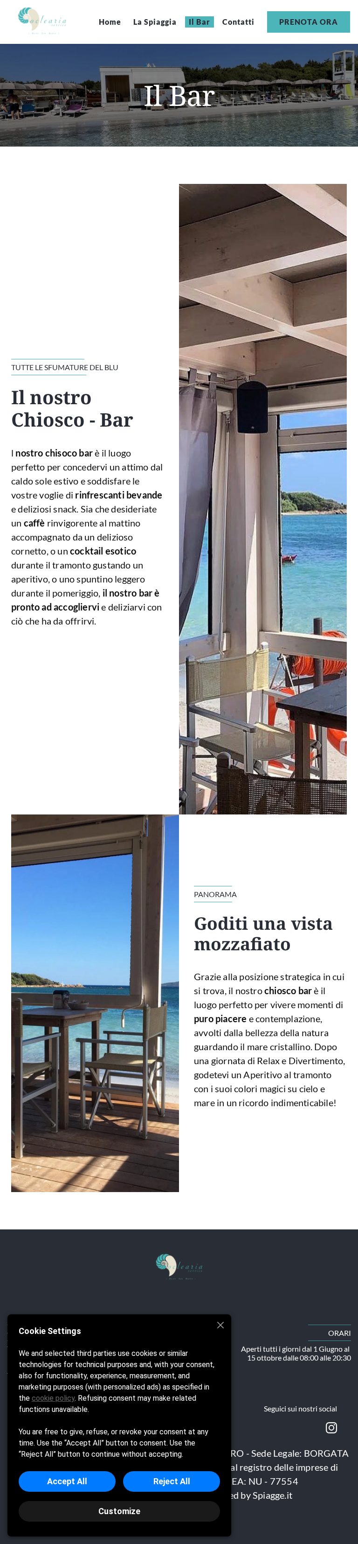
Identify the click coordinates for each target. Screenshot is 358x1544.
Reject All (171, 1481)
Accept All (67, 1481)
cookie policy (53, 1398)
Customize (119, 1511)
